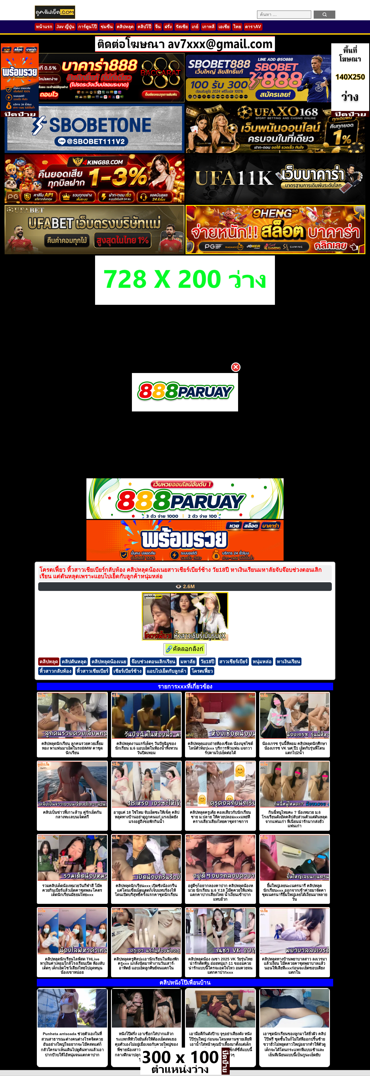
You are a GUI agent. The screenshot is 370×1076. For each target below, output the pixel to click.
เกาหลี (208, 26)
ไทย (237, 26)
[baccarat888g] (94, 101)
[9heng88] (275, 252)
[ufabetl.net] (94, 252)
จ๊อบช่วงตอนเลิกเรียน (153, 661)
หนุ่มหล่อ (262, 661)
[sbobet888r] (275, 101)
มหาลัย (187, 661)
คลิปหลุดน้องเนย (109, 661)
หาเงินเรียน (288, 661)
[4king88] (94, 202)
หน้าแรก (44, 26)
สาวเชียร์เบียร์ (233, 661)
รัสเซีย (182, 26)
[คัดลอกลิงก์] (185, 649)
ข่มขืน (107, 26)
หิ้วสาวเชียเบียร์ (92, 671)
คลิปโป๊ (144, 26)
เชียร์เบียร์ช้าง (127, 671)
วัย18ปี (207, 661)
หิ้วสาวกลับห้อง (56, 671)
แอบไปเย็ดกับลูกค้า (166, 671)
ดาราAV (253, 26)
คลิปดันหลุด (74, 661)
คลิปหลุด (125, 26)
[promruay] (185, 559)
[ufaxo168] (275, 151)
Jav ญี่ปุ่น (65, 26)
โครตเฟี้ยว (202, 671)
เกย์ (195, 26)
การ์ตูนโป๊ (87, 26)
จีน (158, 26)
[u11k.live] (275, 202)
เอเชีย (224, 26)
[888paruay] (185, 392)
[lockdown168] (181, 1073)
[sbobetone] (94, 151)
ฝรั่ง (168, 26)
